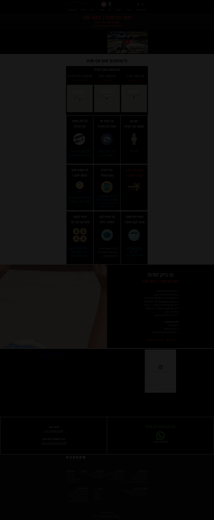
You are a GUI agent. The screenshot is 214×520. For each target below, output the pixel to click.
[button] (146, 236)
